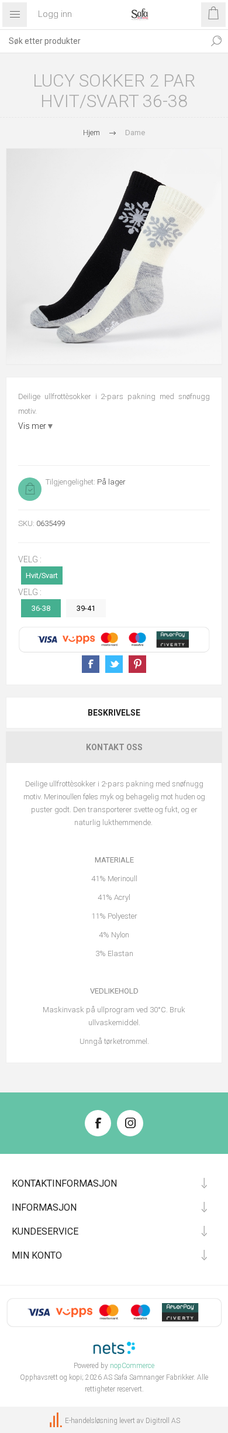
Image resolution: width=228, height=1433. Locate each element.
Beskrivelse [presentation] (114, 712)
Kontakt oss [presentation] (114, 747)
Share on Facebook (90, 664)
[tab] (114, 712)
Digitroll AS (163, 1421)
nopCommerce (132, 1366)
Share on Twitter (114, 664)
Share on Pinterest (137, 664)
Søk (216, 41)
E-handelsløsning (91, 1421)
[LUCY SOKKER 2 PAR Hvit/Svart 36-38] (114, 256)
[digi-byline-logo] (57, 1421)
